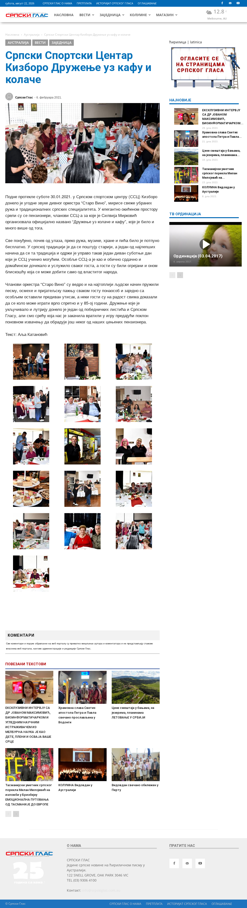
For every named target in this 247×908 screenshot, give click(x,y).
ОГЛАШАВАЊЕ (147, 3)
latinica (196, 42)
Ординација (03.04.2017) (197, 256)
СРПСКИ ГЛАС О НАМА (57, 3)
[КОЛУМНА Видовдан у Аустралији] (82, 764)
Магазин (165, 15)
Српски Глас (24, 97)
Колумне (138, 15)
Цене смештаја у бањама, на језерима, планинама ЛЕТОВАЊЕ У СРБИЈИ (133, 712)
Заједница (110, 15)
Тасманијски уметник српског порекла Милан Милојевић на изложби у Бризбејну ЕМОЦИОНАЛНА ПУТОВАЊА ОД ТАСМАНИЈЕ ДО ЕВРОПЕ (28, 794)
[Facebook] (222, 3)
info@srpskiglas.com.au (101, 890)
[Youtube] (238, 3)
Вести (84, 15)
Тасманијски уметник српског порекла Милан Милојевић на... (219, 173)
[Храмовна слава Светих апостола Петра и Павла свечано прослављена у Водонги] (82, 687)
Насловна (64, 15)
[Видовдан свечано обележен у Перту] (136, 764)
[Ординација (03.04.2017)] (205, 244)
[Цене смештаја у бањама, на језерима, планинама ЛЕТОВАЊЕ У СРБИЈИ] (136, 687)
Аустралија (18, 42)
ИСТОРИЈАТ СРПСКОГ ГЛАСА (114, 3)
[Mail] (230, 3)
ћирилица (177, 42)
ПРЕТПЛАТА (84, 3)
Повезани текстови (25, 664)
